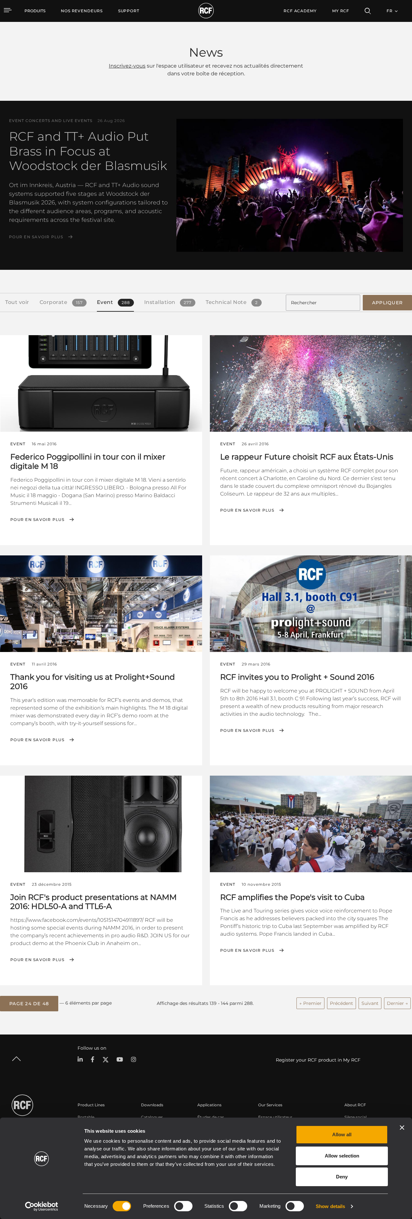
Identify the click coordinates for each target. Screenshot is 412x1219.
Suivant (370, 1003)
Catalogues (152, 1117)
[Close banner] (402, 1127)
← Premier (310, 1003)
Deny (342, 1176)
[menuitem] (81, 11)
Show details (330, 1206)
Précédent (341, 1003)
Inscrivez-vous (127, 66)
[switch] (183, 1206)
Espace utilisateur (275, 1117)
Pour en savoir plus (36, 237)
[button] (29, 1003)
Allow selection (342, 1155)
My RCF (340, 10)
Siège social (355, 1117)
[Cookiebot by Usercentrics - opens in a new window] (42, 1206)
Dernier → (397, 1003)
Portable (86, 1117)
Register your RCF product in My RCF (318, 1060)
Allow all (341, 1134)
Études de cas (210, 1117)
